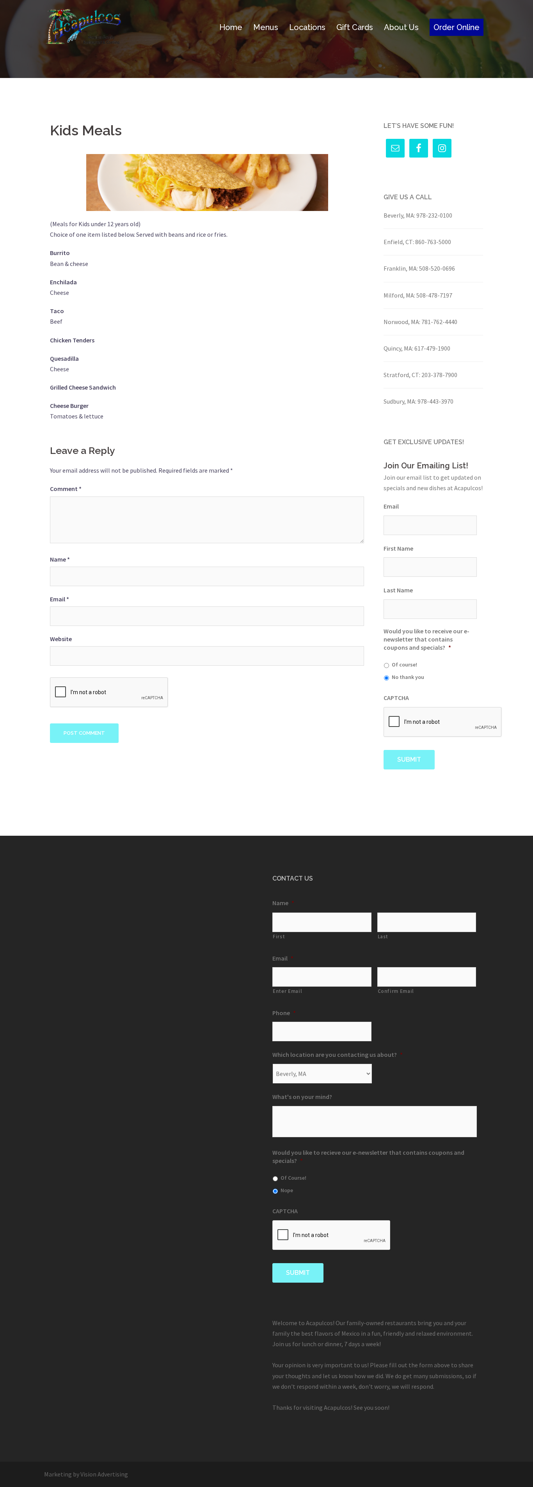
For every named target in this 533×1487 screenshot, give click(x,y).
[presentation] (443, 722)
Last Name (398, 590)
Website (61, 639)
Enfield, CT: (399, 242)
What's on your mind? (302, 1097)
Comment (66, 489)
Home (230, 27)
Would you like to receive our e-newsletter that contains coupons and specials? (426, 639)
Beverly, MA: (399, 215)
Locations (307, 27)
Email (59, 599)
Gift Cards (354, 27)
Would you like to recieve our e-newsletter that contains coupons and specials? (368, 1156)
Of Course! (293, 1177)
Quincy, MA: (398, 348)
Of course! (404, 664)
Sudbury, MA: (400, 401)
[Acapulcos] (83, 26)
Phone (284, 1013)
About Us (401, 27)
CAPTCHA (396, 698)
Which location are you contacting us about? (337, 1054)
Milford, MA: (399, 295)
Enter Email (287, 991)
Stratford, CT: (402, 375)
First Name (398, 548)
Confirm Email (396, 991)
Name (60, 559)
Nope (287, 1190)
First (279, 936)
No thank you (408, 677)
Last (383, 936)
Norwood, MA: (402, 322)
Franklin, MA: (401, 268)
